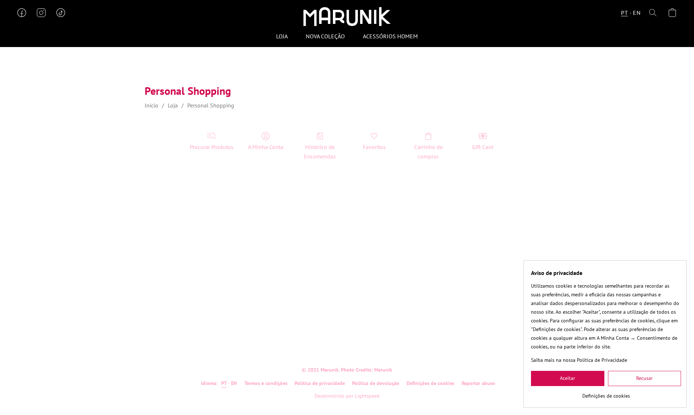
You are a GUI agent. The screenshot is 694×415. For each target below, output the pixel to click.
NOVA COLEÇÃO (325, 36)
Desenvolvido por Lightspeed (347, 396)
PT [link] (224, 383)
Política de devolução (375, 383)
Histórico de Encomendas (320, 151)
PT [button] (624, 12)
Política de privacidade (320, 383)
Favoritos (374, 147)
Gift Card (482, 147)
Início (151, 105)
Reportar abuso (478, 383)
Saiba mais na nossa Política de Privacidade (579, 360)
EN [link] (234, 383)
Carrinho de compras (428, 151)
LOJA (282, 36)
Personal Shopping (210, 105)
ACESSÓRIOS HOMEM (390, 36)
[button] (347, 16)
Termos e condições (265, 383)
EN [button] (637, 12)
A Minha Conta (265, 147)
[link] (606, 393)
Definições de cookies (430, 383)
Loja (173, 105)
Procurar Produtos (212, 147)
